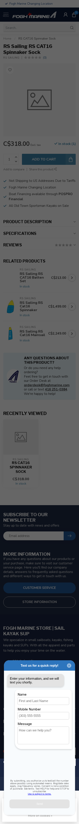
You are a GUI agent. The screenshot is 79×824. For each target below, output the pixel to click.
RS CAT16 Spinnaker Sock (37, 38)
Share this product (41, 169)
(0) (45, 57)
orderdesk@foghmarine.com (47, 385)
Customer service (39, 588)
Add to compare (14, 169)
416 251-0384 (56, 389)
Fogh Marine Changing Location (32, 187)
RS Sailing (11, 57)
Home (7, 38)
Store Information (39, 602)
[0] (74, 14)
